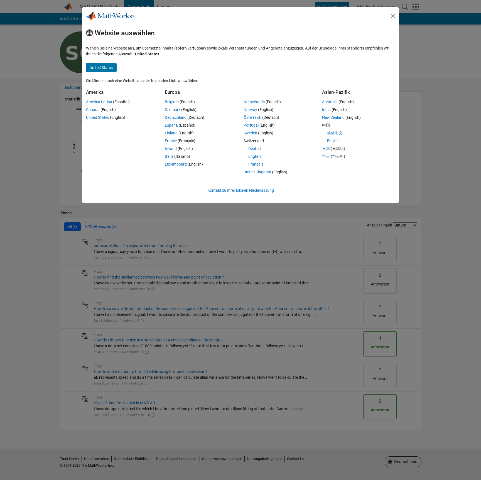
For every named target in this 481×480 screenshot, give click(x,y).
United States (97, 117)
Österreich (252, 117)
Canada (93, 109)
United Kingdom (257, 172)
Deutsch (255, 148)
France (171, 141)
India (326, 109)
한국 (326, 156)
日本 (326, 148)
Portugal (251, 125)
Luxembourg (176, 164)
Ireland (171, 148)
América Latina (99, 102)
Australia (330, 102)
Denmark (172, 109)
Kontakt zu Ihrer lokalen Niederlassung (240, 190)
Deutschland (175, 117)
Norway (250, 109)
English (254, 156)
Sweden (250, 133)
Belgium (172, 102)
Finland (171, 133)
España (171, 125)
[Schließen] (393, 16)
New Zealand (333, 117)
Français (255, 164)
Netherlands (254, 102)
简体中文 (335, 133)
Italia (169, 156)
